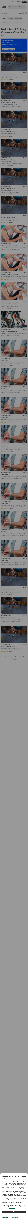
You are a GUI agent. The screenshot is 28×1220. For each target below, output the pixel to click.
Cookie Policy (15, 1217)
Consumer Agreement (16, 1206)
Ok (14, 1211)
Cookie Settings (14, 1215)
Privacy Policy (12, 1208)
